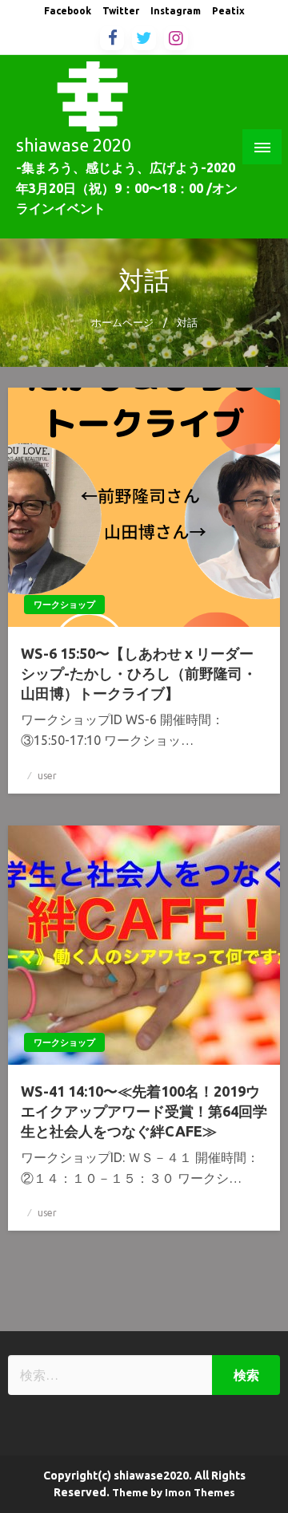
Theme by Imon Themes (173, 1492)
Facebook (67, 11)
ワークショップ (64, 604)
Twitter (120, 11)
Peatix (228, 11)
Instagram (175, 11)
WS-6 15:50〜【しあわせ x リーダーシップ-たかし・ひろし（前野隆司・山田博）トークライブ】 (139, 673)
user (47, 775)
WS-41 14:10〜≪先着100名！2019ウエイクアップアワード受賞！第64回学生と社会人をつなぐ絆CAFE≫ (144, 1111)
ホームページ (122, 322)
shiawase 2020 (73, 145)
